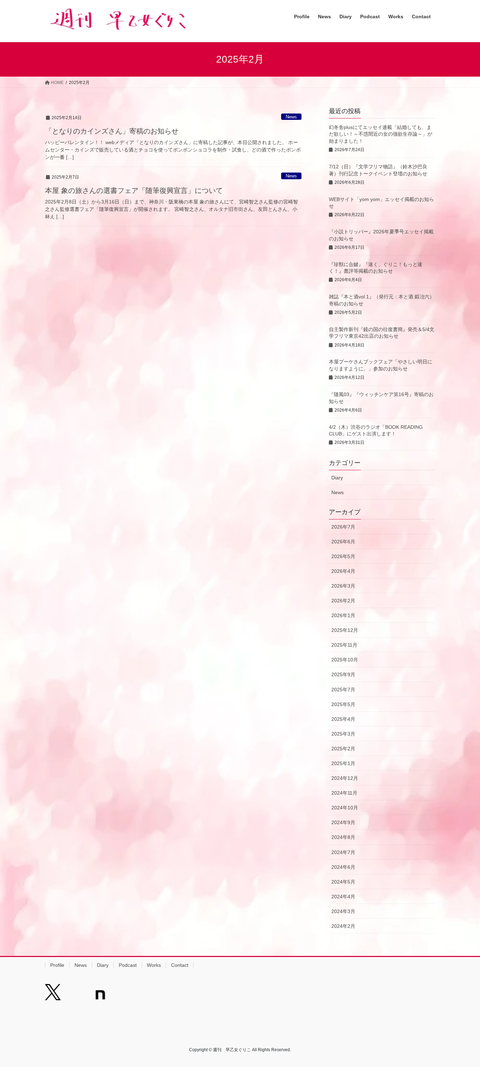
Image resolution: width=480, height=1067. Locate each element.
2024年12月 (344, 778)
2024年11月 (344, 793)
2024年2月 (343, 926)
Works (154, 965)
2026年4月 (343, 571)
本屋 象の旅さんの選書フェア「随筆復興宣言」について (134, 190)
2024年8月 (343, 837)
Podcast (128, 965)
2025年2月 (343, 748)
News (291, 116)
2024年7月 (343, 852)
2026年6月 (343, 541)
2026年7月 (343, 527)
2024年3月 (343, 911)
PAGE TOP (462, 1029)
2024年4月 (343, 896)
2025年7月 (343, 689)
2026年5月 (343, 556)
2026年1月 (343, 615)
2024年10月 (344, 807)
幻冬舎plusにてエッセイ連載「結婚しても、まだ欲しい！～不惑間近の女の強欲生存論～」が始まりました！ (380, 134)
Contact (179, 965)
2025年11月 (344, 645)
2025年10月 (344, 659)
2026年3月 (343, 586)
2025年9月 (343, 674)
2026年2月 (343, 600)
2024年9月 (343, 822)
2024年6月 (343, 867)
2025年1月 (343, 763)
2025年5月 (343, 704)
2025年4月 (343, 719)
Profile (57, 965)
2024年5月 (343, 882)
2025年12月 (344, 630)
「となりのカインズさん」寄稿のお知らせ (112, 131)
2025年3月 (343, 734)
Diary (337, 477)
